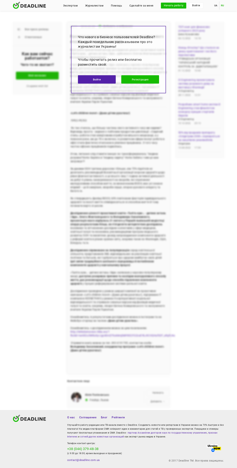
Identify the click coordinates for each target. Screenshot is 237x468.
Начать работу (173, 5)
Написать (158, 392)
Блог (104, 417)
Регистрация (140, 79)
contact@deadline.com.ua (83, 460)
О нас (71, 417)
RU (222, 5)
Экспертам (70, 5)
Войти (196, 5)
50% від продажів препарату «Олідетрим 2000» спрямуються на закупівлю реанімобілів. (199, 136)
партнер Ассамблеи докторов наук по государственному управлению (167, 432)
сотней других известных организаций (102, 436)
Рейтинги (118, 417)
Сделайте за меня (141, 5)
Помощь (116, 5)
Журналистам (94, 5)
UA (216, 5)
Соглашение (87, 417)
